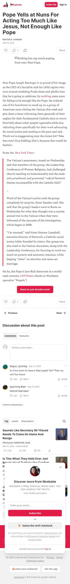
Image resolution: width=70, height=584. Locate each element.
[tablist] (17, 336)
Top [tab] (6, 421)
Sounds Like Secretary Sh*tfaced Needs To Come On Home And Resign (25, 434)
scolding (46, 96)
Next (59, 313)
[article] (35, 440)
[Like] (6, 50)
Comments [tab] (10, 335)
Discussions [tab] (27, 421)
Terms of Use (50, 533)
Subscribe (51, 4)
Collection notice (35, 560)
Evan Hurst (22, 446)
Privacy (50, 557)
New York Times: (25, 153)
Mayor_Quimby (18, 366)
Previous (12, 313)
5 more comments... (13, 404)
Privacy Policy (34, 539)
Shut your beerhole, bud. (16, 442)
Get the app (51, 568)
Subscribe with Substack (37, 525)
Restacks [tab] (24, 335)
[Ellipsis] (65, 366)
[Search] (64, 421)
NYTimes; (27, 276)
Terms (59, 557)
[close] (60, 467)
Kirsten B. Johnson (12, 39)
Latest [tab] (15, 421)
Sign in (63, 4)
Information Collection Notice (41, 536)
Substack (19, 577)
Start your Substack (26, 568)
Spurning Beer (18, 386)
